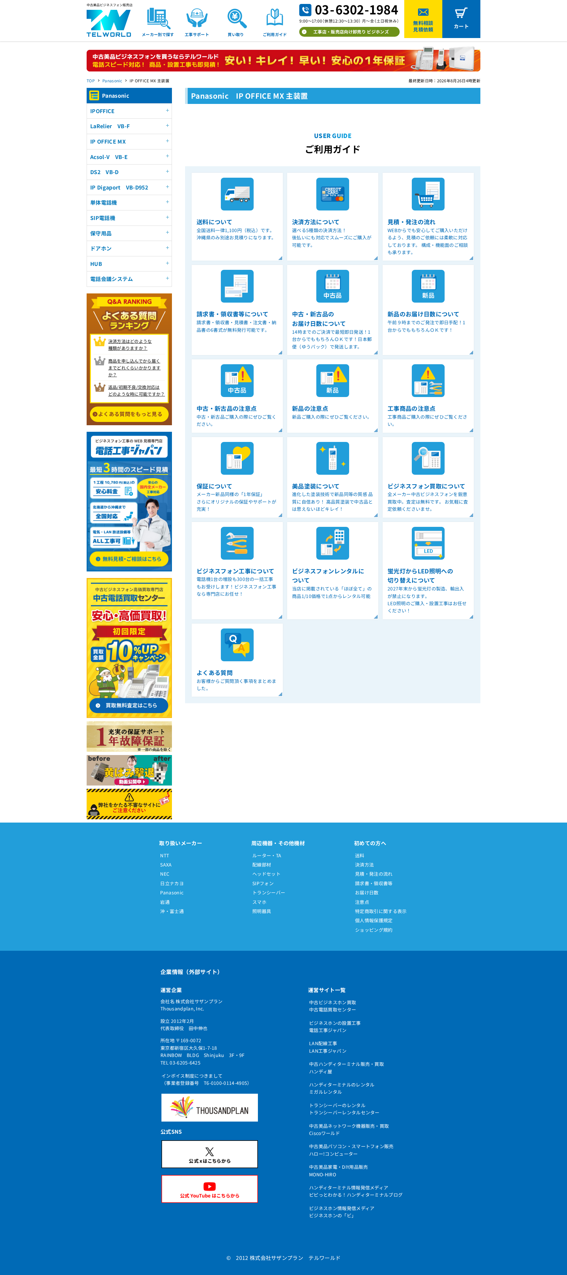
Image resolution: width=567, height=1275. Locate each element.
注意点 (362, 902)
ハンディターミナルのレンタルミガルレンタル (341, 1088)
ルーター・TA (266, 855)
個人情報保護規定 (374, 920)
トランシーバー (268, 892)
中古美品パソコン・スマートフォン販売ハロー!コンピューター (351, 1150)
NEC (164, 873)
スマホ (259, 902)
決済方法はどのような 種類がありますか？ (130, 344)
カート (461, 26)
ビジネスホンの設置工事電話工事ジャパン (335, 1026)
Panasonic (112, 80)
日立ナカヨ (172, 883)
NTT (164, 855)
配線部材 (261, 864)
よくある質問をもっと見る (130, 414)
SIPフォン (263, 883)
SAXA (166, 864)
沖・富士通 (172, 911)
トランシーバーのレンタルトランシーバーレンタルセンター (344, 1109)
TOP (91, 80)
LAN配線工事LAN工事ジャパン (327, 1047)
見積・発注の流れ (374, 873)
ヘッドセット (266, 873)
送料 (360, 855)
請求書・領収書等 (374, 883)
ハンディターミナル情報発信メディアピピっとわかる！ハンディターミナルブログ (356, 1191)
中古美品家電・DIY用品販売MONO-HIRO (338, 1170)
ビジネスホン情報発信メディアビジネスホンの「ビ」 (341, 1212)
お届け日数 (367, 892)
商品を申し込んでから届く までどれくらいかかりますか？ (134, 368)
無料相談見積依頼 (423, 26)
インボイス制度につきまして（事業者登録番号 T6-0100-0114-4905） (206, 1079)
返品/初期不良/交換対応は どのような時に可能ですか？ (136, 390)
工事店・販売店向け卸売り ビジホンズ (351, 32)
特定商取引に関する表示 (381, 911)
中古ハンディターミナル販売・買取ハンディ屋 (346, 1067)
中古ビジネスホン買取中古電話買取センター (332, 1006)
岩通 (165, 902)
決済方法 (364, 864)
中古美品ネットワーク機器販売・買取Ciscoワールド (349, 1129)
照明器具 (261, 911)
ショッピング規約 (374, 929)
